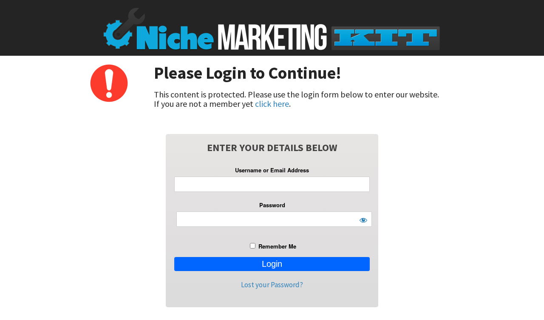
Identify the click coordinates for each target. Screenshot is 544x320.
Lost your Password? (272, 284)
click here (272, 103)
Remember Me (276, 246)
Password (272, 205)
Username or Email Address (272, 170)
